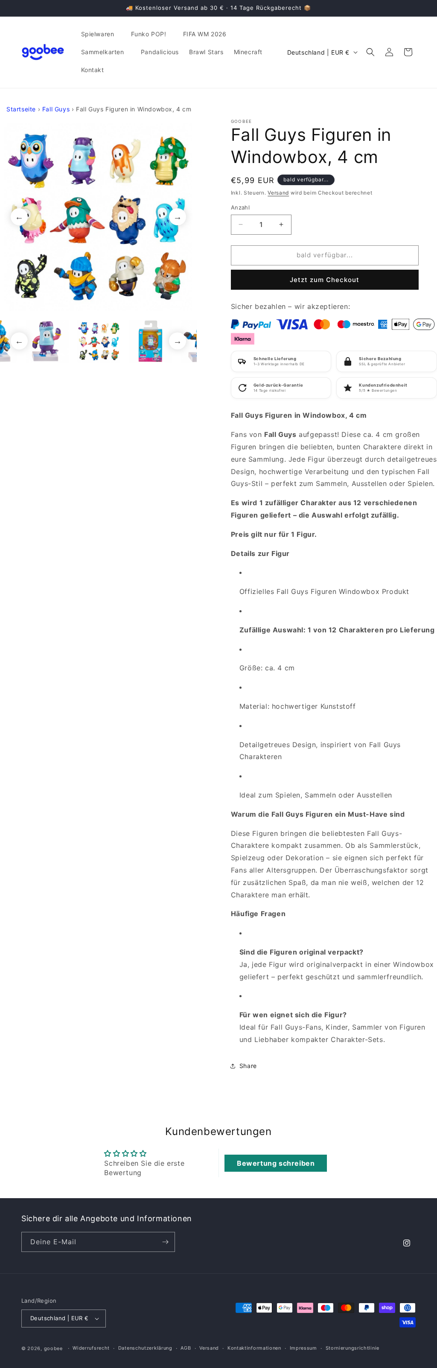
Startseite (21, 109)
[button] (101, 34)
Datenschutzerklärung (145, 1348)
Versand (278, 192)
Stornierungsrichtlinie (352, 1348)
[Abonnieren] (165, 1242)
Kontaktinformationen (254, 1348)
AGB (186, 1348)
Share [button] (248, 1065)
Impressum (303, 1348)
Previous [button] (19, 216)
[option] (98, 217)
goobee (53, 1348)
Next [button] (177, 216)
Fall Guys (56, 109)
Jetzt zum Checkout (324, 280)
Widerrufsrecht (91, 1348)
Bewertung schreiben (276, 1163)
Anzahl (240, 207)
